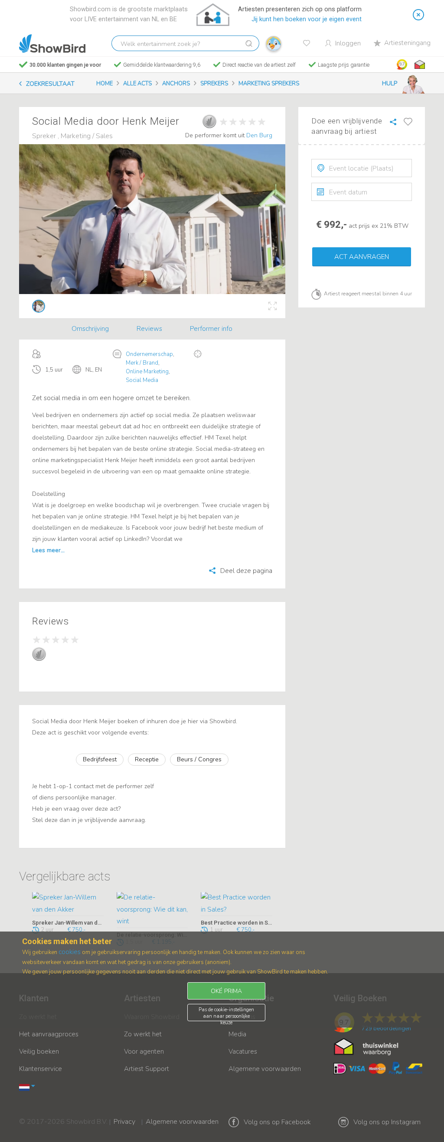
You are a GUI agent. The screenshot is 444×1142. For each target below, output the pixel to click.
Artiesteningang (407, 43)
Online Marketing (147, 371)
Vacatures (243, 1051)
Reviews (149, 328)
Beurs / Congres (199, 759)
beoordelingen (386, 1028)
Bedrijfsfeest (100, 759)
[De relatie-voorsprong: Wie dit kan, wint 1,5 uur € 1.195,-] (152, 910)
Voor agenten (144, 1051)
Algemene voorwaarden (265, 1068)
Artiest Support (146, 1068)
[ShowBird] (52, 43)
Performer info (211, 328)
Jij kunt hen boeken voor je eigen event (306, 19)
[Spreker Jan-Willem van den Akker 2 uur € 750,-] (68, 904)
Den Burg (259, 135)
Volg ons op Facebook (277, 1122)
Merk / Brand (142, 363)
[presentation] (361, 168)
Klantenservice (40, 1068)
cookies (70, 952)
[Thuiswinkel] (419, 64)
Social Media (142, 380)
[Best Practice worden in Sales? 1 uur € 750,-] (236, 904)
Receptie (147, 759)
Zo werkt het (143, 1034)
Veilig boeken (39, 1051)
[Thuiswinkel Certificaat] (366, 1046)
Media (237, 1034)
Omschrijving (90, 328)
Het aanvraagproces (48, 1034)
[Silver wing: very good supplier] (209, 121)
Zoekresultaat (50, 84)
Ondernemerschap (149, 354)
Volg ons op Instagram (387, 1122)
